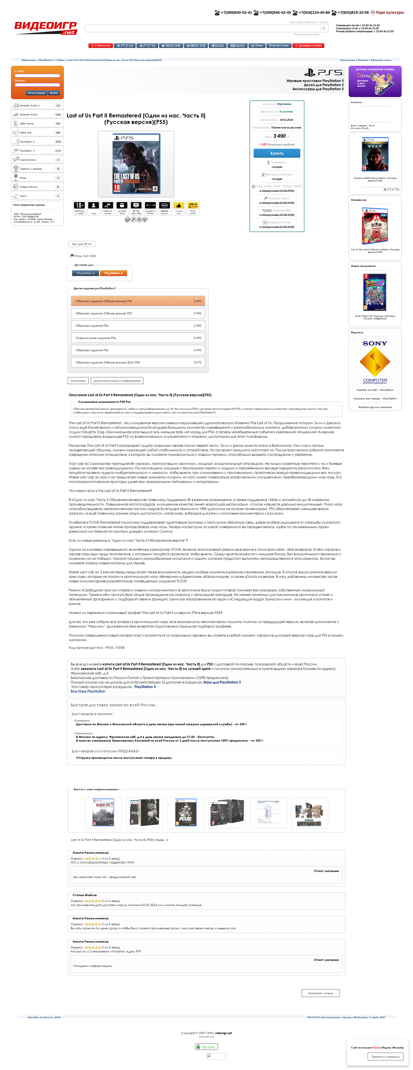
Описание (78, 380)
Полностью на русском (286, 127)
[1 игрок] (93, 207)
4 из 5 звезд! (111, 858)
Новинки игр (359, 199)
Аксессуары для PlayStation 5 (318, 89)
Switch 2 (237, 45)
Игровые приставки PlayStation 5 (315, 81)
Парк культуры (390, 12)
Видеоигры (28, 60)
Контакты (100, 45)
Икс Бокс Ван (171, 45)
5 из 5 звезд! (111, 901)
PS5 (147, 45)
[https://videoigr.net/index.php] (45, 28)
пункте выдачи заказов (281, 668)
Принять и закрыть (385, 1056)
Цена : (269, 136)
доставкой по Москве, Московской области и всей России (267, 664)
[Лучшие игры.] (178, 207)
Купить (277, 153)
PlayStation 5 (47, 60)
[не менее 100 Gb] (122, 207)
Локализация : (262, 127)
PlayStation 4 (86, 273)
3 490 (280, 136)
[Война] (139, 221)
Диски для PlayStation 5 (324, 85)
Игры (61, 60)
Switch (217, 45)
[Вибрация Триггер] (107, 207)
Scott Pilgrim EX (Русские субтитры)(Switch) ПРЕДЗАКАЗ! (375, 317)
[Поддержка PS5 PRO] (150, 207)
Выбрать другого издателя (375, 407)
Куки (376, 1047)
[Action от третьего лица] (127, 221)
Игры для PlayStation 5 (222, 682)
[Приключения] (133, 221)
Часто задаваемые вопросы (279, 45)
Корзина (363, 60)
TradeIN (257, 45)
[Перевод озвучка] (164, 207)
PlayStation (284, 104)
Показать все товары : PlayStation (375, 398)
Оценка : (77, 858)
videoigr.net (223, 1033)
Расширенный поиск (307, 34)
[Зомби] (145, 221)
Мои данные (347, 60)
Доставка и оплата (308, 45)
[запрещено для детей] (79, 207)
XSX (196, 45)
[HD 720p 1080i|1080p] (136, 207)
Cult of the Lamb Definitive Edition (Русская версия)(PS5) (375, 250)
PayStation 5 (391, 189)
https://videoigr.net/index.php (45, 28)
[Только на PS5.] (193, 207)
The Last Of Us (81, 244)
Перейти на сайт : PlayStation (375, 389)
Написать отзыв (320, 993)
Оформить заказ (381, 60)
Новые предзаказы (363, 266)
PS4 (125, 45)
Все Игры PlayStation (88, 691)
